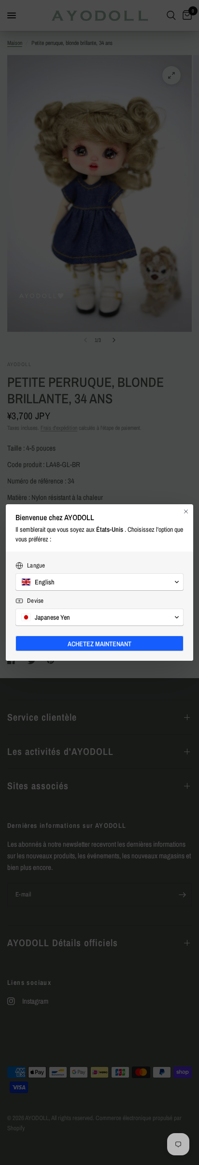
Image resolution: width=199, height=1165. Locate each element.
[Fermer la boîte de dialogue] (186, 511)
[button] (99, 582)
